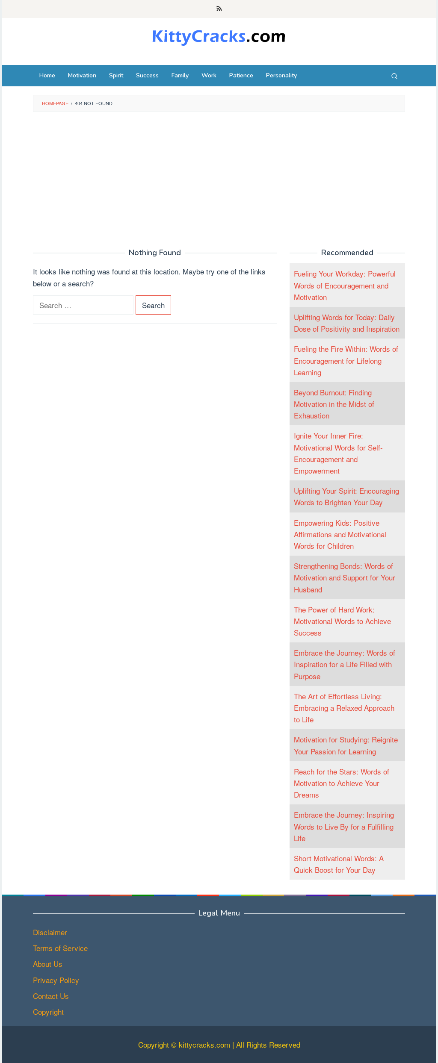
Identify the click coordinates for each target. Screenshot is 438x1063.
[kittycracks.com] (219, 35)
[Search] (394, 75)
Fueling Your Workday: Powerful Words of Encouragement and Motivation (345, 285)
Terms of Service (60, 947)
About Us (47, 963)
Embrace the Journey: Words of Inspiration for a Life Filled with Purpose (344, 664)
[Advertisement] (219, 180)
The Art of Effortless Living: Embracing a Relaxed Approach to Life (344, 707)
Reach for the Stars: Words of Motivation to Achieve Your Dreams (341, 783)
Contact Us (51, 995)
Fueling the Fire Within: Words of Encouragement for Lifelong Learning (346, 360)
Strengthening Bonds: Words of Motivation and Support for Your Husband (344, 577)
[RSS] (219, 9)
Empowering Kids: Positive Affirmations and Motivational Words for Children (340, 534)
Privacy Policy (56, 980)
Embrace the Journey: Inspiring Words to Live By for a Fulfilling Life (344, 826)
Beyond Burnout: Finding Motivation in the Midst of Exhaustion (334, 404)
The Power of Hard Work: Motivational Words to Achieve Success (342, 621)
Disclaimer (50, 932)
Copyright (48, 1011)
